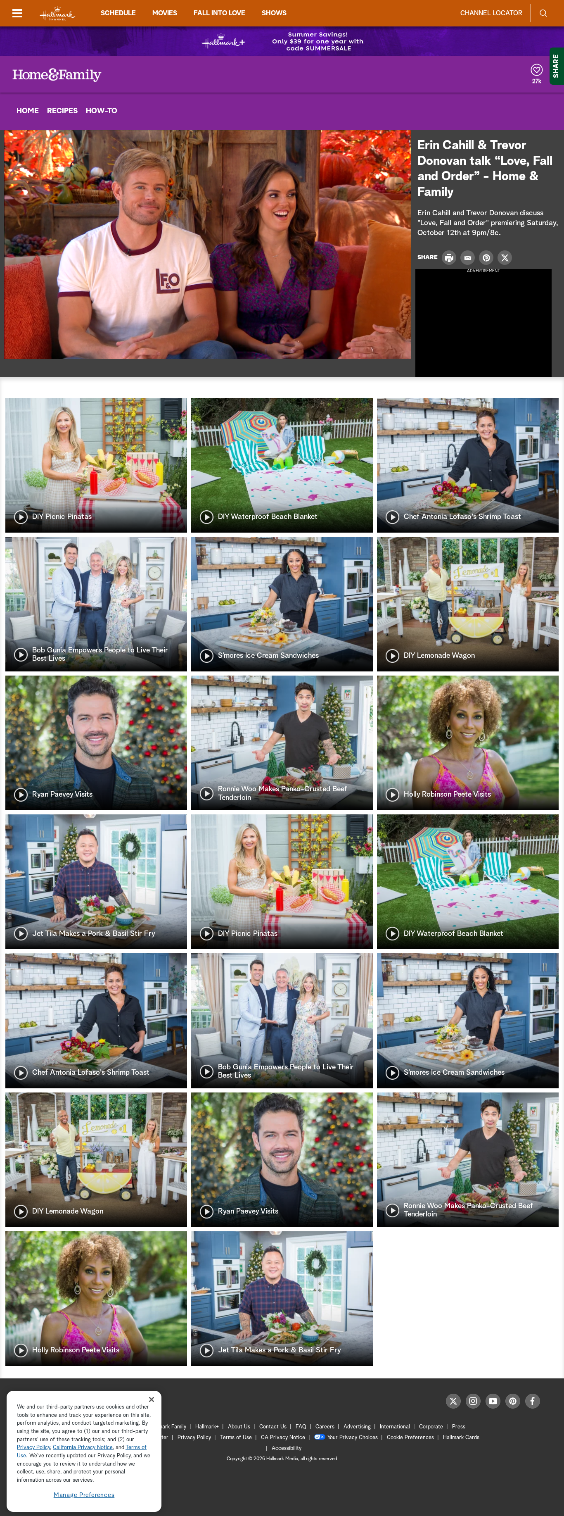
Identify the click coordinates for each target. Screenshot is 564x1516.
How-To (101, 111)
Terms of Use (236, 1437)
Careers (324, 1427)
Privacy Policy (194, 1437)
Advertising (357, 1427)
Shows (274, 13)
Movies (164, 13)
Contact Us (273, 1427)
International (395, 1427)
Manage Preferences (84, 1495)
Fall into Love (219, 13)
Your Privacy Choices (352, 1437)
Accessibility (286, 1448)
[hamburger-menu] (17, 13)
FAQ (301, 1427)
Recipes (62, 111)
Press (458, 1427)
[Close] (151, 1399)
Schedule (118, 13)
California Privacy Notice (83, 1448)
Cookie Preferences (410, 1437)
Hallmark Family (167, 1427)
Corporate (431, 1427)
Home (28, 111)
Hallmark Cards (461, 1437)
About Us (239, 1427)
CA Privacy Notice (283, 1437)
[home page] (57, 13)
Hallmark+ (207, 1427)
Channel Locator (491, 13)
